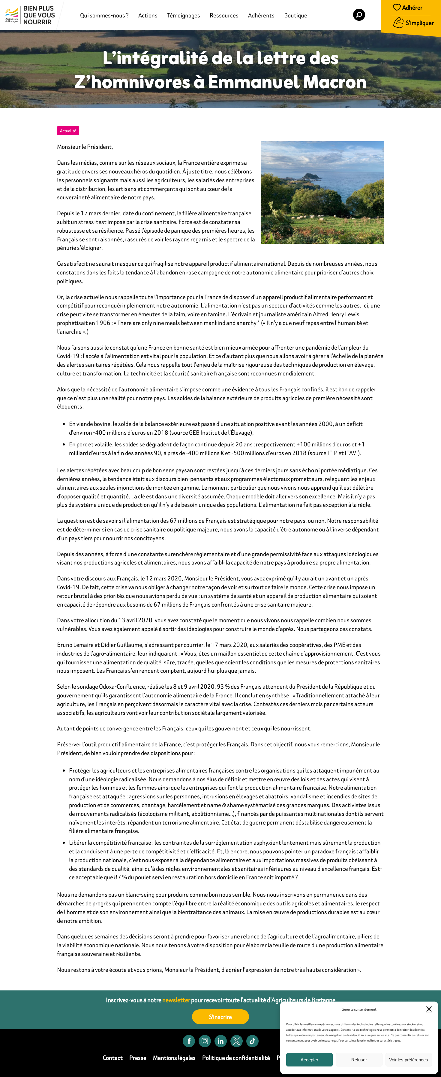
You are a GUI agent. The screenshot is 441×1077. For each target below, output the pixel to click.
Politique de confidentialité (236, 1057)
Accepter (309, 1059)
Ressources (224, 15)
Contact (113, 1057)
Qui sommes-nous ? (104, 15)
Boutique (295, 15)
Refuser (359, 1059)
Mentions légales (174, 1057)
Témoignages (183, 15)
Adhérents (261, 15)
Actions (148, 15)
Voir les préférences (408, 1059)
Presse (137, 1057)
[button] (429, 1009)
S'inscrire (220, 1016)
